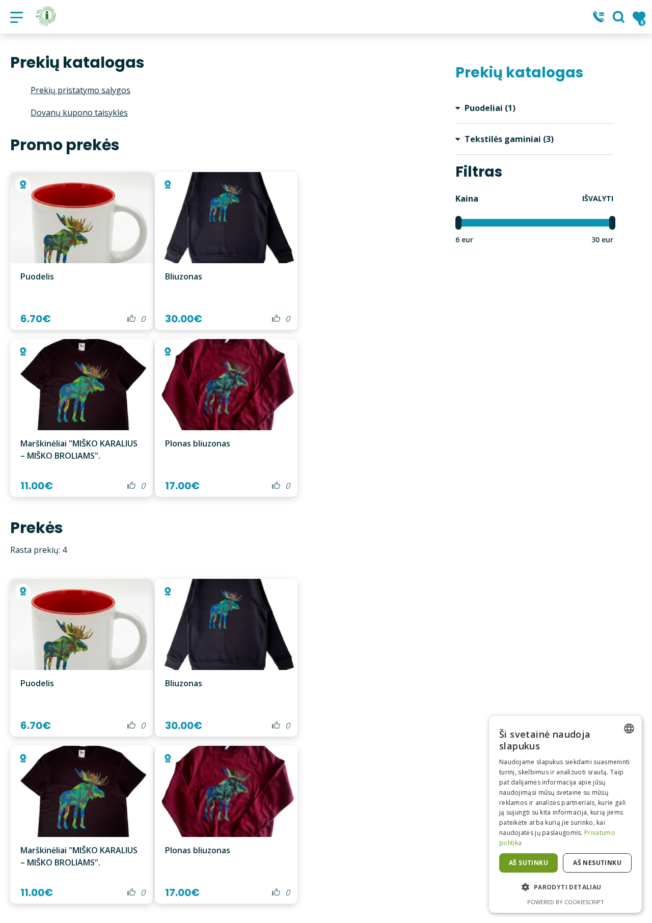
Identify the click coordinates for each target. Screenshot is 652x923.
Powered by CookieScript (565, 902)
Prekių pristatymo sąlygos (80, 90)
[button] (565, 887)
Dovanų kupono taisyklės (79, 112)
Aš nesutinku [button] (597, 862)
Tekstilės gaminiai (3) (508, 139)
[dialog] (565, 814)
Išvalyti (597, 198)
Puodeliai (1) (489, 108)
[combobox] (629, 728)
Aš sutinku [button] (528, 862)
